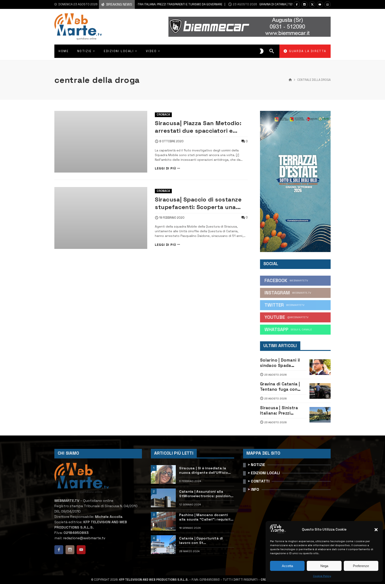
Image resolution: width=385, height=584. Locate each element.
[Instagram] (304, 4)
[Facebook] (297, 4)
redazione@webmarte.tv (84, 538)
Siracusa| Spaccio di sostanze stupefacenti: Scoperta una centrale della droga (198, 203)
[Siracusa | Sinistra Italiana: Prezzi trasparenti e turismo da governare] (320, 415)
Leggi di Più (165, 168)
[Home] (290, 80)
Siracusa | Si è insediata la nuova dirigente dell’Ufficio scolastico (203, 470)
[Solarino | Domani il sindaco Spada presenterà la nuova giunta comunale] (320, 367)
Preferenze (361, 566)
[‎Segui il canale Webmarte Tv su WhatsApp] (327, 4)
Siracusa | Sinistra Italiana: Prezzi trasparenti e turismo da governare (147, 4)
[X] (312, 4)
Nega (324, 566)
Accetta (287, 566)
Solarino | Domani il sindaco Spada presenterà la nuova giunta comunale (281, 363)
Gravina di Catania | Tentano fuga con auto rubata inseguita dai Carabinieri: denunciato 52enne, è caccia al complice (283, 386)
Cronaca (163, 114)
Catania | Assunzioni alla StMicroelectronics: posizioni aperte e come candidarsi (205, 494)
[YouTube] (320, 4)
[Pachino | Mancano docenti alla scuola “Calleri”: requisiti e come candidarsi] (163, 521)
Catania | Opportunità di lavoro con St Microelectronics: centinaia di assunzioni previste (206, 540)
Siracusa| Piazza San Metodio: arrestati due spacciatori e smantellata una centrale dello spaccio (199, 126)
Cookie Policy (322, 576)
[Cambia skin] (262, 51)
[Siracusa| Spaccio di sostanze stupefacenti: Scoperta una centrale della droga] (100, 218)
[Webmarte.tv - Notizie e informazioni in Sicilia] (78, 26)
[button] (376, 529)
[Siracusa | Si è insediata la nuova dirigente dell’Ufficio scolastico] (163, 474)
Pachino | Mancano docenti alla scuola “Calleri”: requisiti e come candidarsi (205, 517)
